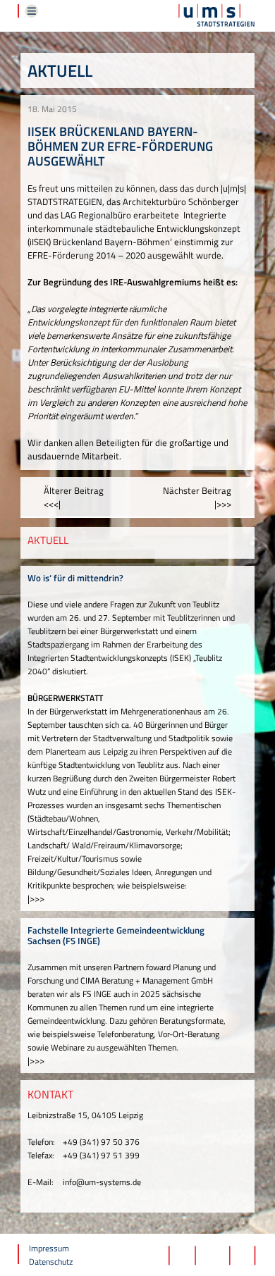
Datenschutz (51, 1261)
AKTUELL (48, 540)
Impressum (49, 1248)
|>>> (36, 898)
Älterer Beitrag (74, 497)
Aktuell (60, 70)
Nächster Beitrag (197, 497)
